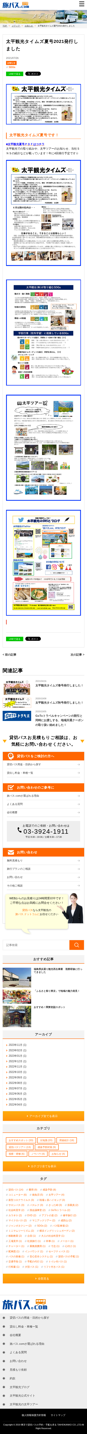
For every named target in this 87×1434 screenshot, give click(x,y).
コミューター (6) (17, 1194)
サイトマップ (58, 1415)
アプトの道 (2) (49, 1215)
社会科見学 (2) (16, 1210)
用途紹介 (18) (66, 1140)
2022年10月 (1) (17, 1072)
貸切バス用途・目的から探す (24, 764)
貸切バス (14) (15, 1189)
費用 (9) (33, 1189)
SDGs (12, 67)
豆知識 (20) (46, 1140)
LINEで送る (14, 74)
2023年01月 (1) (17, 1055)
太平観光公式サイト (22, 1395)
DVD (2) (31, 1215)
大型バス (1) (31, 1266)
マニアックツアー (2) (43, 1220)
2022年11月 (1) (17, 1066)
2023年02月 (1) (17, 1050)
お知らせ (11, 63)
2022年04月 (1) (17, 1104)
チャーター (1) (16, 1246)
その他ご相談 (15, 885)
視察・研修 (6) (16, 1153)
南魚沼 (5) (37, 1194)
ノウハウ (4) (38, 1153)
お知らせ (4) (58, 1153)
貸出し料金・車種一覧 (20, 773)
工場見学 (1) (15, 1241)
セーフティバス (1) (59, 1251)
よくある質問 (15, 804)
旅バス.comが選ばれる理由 (23, 795)
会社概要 (12, 812)
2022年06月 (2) (17, 1093)
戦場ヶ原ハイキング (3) (52, 1200)
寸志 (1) (55, 1246)
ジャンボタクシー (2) (20, 1225)
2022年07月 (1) (17, 1088)
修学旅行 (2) (69, 1215)
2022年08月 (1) (17, 1082)
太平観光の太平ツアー (24, 1404)
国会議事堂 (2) (38, 1210)
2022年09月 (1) (17, 1077)
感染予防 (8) (49, 1189)
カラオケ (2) (15, 1215)
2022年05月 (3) (17, 1099)
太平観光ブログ (20, 1387)
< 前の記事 (9, 654)
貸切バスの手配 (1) (68, 1256)
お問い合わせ (15, 877)
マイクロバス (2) (17, 1220)
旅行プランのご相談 (19, 868)
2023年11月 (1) (17, 1044)
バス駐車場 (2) (60, 1225)
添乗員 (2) (72, 1205)
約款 (12, 1378)
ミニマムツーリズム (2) (21, 1230)
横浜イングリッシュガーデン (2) (57, 1230)
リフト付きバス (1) (54, 1266)
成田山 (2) (66, 1220)
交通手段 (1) (15, 1261)
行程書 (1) (13, 1266)
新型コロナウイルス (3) (21, 1200)
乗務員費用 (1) (38, 1246)
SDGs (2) (42, 1225)
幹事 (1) (50, 1241)
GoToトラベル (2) (60, 1210)
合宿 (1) (31, 1235)
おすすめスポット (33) (21, 1140)
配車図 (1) (13, 1251)
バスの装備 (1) (16, 1256)
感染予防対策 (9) (47, 1147)
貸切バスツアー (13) (20, 1147)
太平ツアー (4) (56, 1194)
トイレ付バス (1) (58, 1261)
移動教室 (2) (15, 1235)
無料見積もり (15, 860)
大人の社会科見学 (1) (52, 1235)
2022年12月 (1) (17, 1061)
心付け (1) (70, 1246)
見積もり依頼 (18, 1369)
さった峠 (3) (55, 1205)
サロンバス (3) (16, 1205)
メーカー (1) (66, 1241)
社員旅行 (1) (34, 1241)
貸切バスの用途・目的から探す (29, 1317)
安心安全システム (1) (41, 1256)
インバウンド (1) (34, 1251)
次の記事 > (77, 654)
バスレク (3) (36, 1205)
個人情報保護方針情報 (34, 1415)
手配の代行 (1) (35, 1261)
